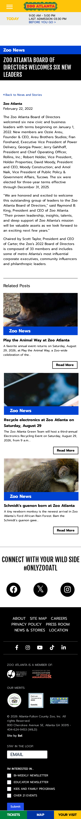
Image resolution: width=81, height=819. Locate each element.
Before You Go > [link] (42, 22)
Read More (65, 364)
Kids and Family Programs (34, 789)
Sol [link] (20, 735)
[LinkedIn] (63, 647)
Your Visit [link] (67, 814)
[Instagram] (28, 647)
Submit (15, 806)
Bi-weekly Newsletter (31, 776)
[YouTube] (40, 647)
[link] (40, 6)
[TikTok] (52, 647)
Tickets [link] (13, 814)
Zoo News (14, 50)
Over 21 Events (25, 796)
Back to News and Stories (23, 95)
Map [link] (40, 814)
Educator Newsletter (31, 782)
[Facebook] (16, 647)
